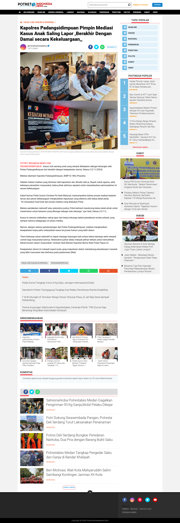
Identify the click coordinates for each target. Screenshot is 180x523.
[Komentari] (108, 271)
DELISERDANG (29, 12)
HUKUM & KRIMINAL (56, 12)
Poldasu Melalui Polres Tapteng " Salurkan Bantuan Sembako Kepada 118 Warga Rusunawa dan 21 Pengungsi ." (140, 195)
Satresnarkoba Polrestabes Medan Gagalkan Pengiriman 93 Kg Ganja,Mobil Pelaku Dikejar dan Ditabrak (79, 404)
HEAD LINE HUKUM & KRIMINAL (39, 22)
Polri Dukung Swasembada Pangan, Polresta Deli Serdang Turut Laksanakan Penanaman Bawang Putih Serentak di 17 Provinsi (79, 422)
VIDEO (155, 12)
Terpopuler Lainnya (140, 147)
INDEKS (125, 509)
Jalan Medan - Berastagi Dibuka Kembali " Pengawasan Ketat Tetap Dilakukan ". (140, 258)
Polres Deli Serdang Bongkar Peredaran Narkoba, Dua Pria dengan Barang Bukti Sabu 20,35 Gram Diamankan (79, 439)
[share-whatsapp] (102, 47)
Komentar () (111, 47)
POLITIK (127, 12)
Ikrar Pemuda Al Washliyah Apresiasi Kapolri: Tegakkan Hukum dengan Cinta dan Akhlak (140, 206)
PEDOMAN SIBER (129, 512)
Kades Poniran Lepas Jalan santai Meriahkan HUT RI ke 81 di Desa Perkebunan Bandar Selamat (142, 84)
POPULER (157, 5)
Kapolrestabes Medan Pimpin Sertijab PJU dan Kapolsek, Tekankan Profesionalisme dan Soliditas (143, 111)
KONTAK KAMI (145, 509)
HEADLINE (41, 12)
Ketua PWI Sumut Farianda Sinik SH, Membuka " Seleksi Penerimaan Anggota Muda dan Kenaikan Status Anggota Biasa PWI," (140, 184)
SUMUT (147, 12)
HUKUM (131, 33)
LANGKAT (70, 12)
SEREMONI (137, 12)
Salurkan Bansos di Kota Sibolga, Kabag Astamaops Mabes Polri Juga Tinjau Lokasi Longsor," (139, 247)
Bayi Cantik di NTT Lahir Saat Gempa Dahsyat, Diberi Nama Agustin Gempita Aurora (143, 97)
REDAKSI (134, 509)
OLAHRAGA (92, 12)
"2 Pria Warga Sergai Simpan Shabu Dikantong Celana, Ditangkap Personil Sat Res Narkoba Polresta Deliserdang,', (143, 124)
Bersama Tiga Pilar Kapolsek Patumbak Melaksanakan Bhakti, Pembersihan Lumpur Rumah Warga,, (139, 269)
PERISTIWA (116, 12)
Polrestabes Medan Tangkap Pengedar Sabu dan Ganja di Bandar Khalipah (79, 455)
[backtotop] (90, 493)
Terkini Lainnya (69, 487)
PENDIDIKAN (104, 12)
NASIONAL (81, 12)
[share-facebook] (90, 47)
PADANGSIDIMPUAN (59, 263)
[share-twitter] (96, 47)
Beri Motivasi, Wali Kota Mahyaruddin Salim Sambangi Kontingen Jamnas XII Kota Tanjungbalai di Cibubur (78, 474)
